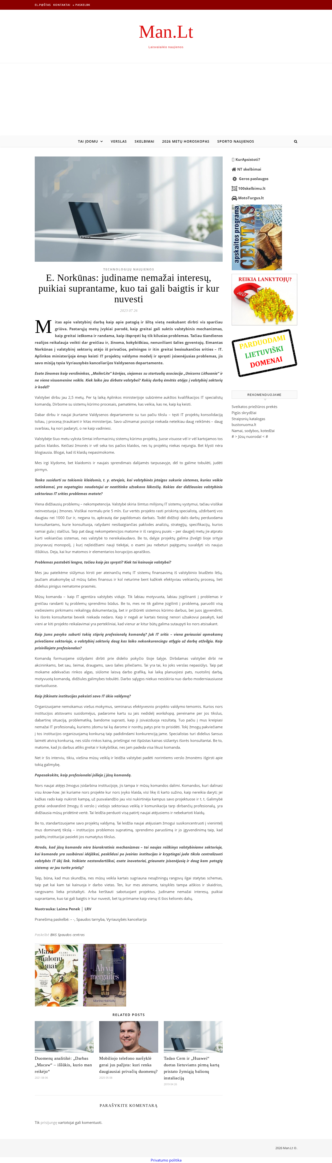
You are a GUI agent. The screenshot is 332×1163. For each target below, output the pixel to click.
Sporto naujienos (235, 141)
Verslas (119, 141)
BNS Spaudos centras (67, 934)
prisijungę (49, 1122)
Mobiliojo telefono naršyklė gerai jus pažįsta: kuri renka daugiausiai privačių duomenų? (128, 1065)
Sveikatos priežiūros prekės (254, 406)
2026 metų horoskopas (186, 141)
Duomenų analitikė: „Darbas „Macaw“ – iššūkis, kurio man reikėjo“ (63, 1065)
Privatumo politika (166, 1160)
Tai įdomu (88, 141)
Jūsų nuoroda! (250, 436)
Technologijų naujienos (128, 269)
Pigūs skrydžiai (244, 412)
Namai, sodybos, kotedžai (253, 430)
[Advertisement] (166, 100)
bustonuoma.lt (244, 424)
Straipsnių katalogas (248, 418)
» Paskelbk (81, 5)
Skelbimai (144, 141)
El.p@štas (43, 5)
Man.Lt (166, 31)
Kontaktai (61, 5)
